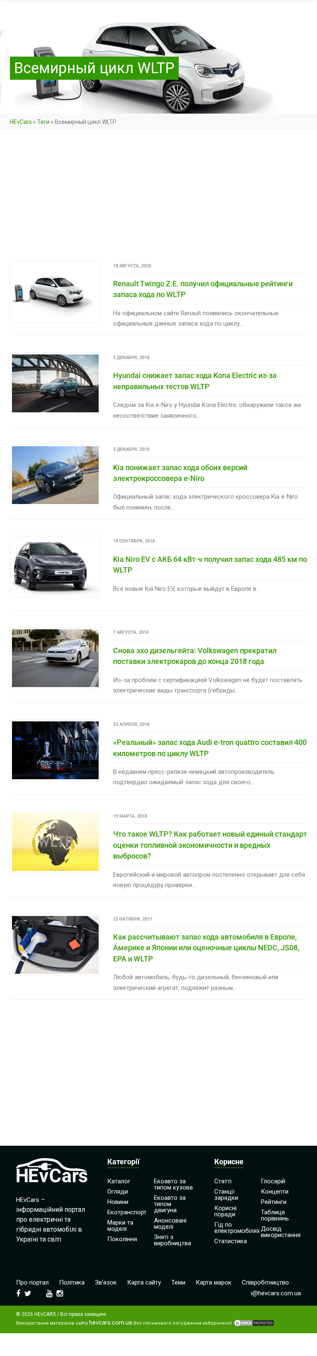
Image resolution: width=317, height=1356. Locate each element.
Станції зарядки (226, 1194)
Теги (43, 122)
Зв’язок (106, 1282)
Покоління (122, 1239)
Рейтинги (273, 1202)
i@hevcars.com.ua (276, 1293)
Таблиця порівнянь (275, 1215)
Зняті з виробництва (172, 1240)
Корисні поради (225, 1211)
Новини (117, 1202)
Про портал (32, 1282)
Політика (72, 1282)
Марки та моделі (120, 1225)
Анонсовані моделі (170, 1223)
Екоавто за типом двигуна (170, 1204)
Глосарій (273, 1181)
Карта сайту (144, 1282)
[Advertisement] (158, 199)
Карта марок (214, 1282)
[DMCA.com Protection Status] (253, 1323)
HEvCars (21, 122)
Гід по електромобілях (237, 1228)
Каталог (118, 1181)
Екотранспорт (127, 1212)
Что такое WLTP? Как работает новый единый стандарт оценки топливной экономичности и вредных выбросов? (210, 845)
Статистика (230, 1241)
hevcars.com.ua (110, 1323)
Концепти (275, 1191)
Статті (223, 1181)
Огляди (117, 1191)
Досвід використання (280, 1232)
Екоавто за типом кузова (173, 1184)
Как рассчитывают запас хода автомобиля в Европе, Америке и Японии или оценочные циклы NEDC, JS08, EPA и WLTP (206, 948)
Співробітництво (265, 1282)
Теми (178, 1282)
